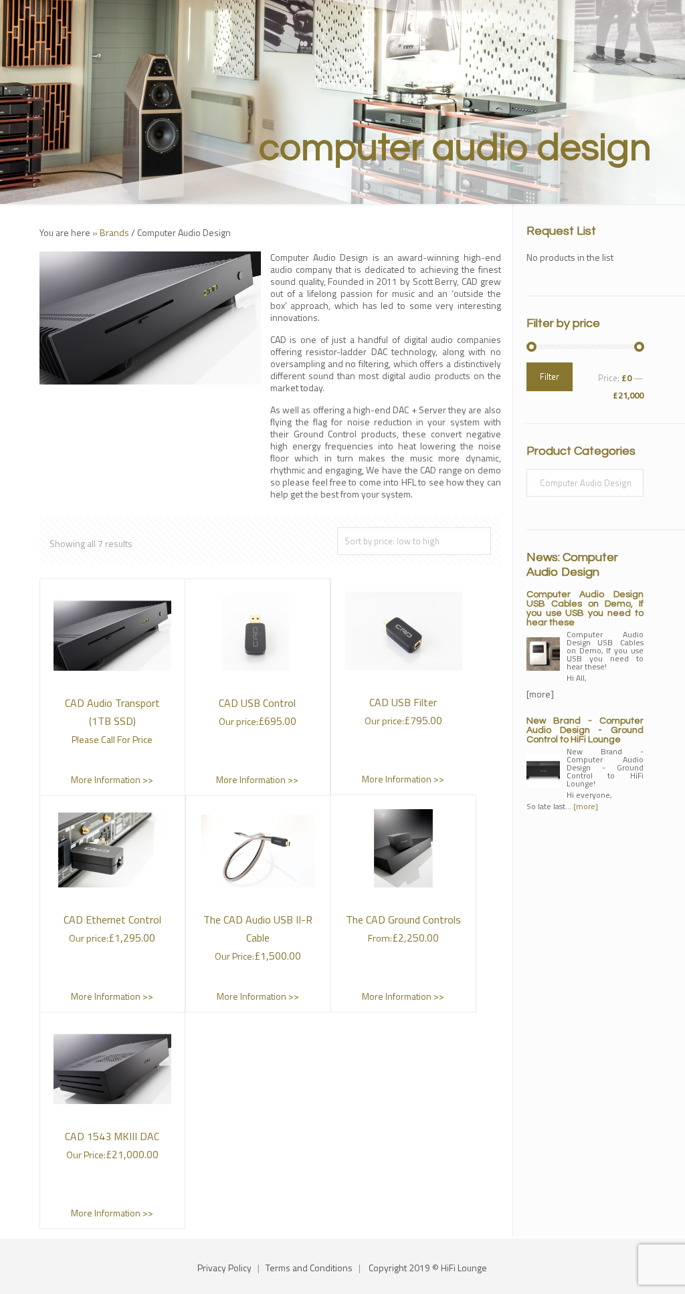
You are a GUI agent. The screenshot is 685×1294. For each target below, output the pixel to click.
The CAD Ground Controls (403, 919)
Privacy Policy (224, 1268)
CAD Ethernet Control (112, 919)
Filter (549, 376)
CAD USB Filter (403, 702)
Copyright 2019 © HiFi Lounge (428, 1268)
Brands (114, 232)
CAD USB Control (257, 703)
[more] (585, 806)
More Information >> (112, 779)
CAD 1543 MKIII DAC (112, 1136)
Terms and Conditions (309, 1268)
